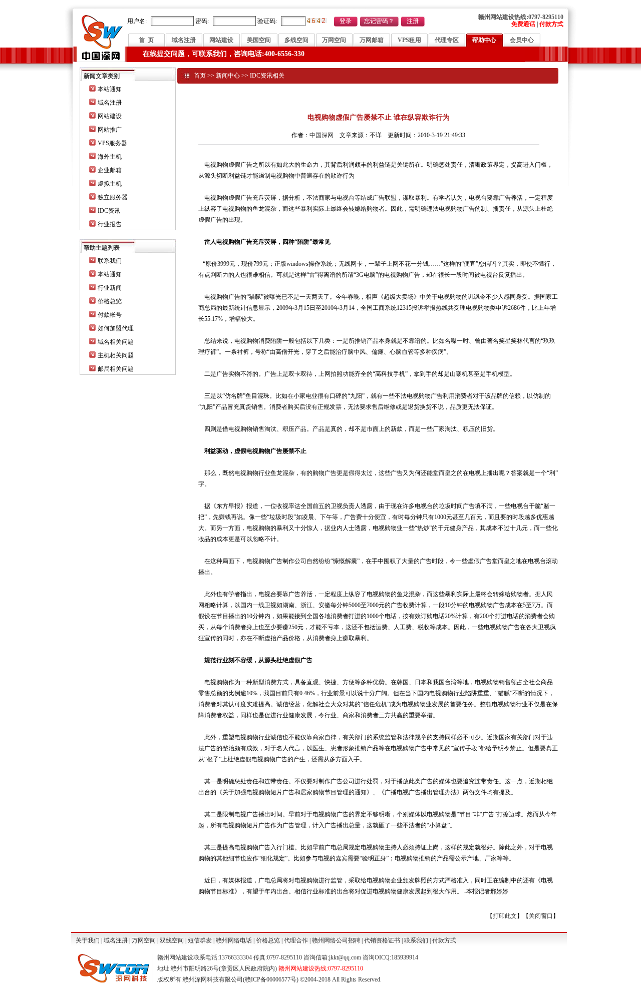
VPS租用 (409, 40)
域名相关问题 (116, 341)
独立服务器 (113, 197)
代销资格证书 (382, 940)
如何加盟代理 (116, 328)
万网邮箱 (372, 40)
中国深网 (321, 135)
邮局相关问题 (116, 368)
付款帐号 (110, 314)
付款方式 (444, 940)
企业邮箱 (110, 170)
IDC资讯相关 (267, 75)
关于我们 (88, 940)
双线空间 (172, 940)
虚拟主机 (110, 183)
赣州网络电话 (234, 940)
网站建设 (221, 40)
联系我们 (110, 260)
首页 (200, 75)
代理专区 (447, 40)
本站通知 (110, 89)
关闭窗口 (541, 915)
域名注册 (184, 40)
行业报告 (110, 224)
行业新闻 (110, 287)
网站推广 (110, 129)
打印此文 (505, 915)
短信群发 (200, 940)
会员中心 (522, 40)
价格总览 (110, 301)
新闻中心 (228, 75)
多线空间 (296, 40)
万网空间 (334, 40)
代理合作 (296, 940)
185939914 (404, 957)
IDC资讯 (109, 210)
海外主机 (110, 156)
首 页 (146, 40)
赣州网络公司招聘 (336, 940)
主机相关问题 (116, 355)
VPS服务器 (112, 143)
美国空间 (259, 40)
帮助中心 (484, 40)
